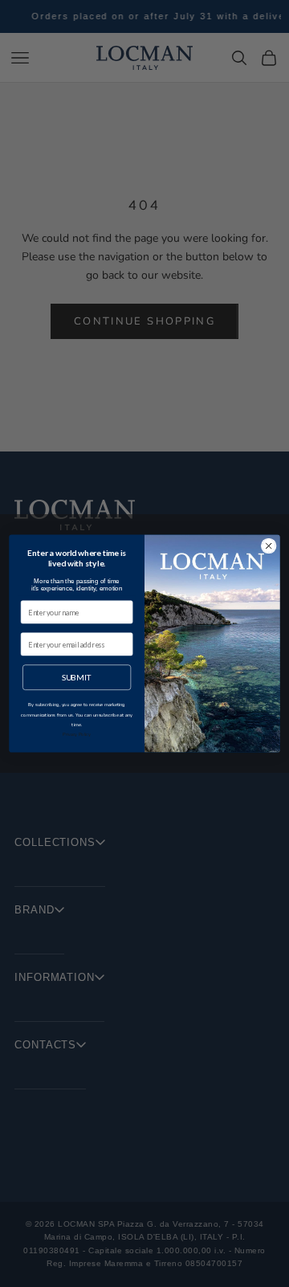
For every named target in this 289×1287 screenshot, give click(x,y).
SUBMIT (77, 677)
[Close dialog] (268, 546)
